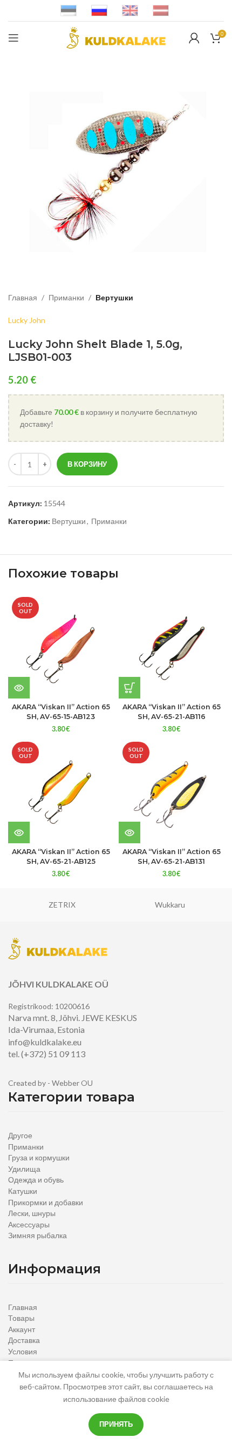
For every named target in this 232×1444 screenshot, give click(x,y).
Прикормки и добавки (45, 1202)
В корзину (87, 464)
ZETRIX (62, 904)
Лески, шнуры (32, 1213)
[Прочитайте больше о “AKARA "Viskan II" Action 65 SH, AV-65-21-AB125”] (19, 832)
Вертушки (114, 297)
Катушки (22, 1191)
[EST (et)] (68, 10)
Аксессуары (29, 1224)
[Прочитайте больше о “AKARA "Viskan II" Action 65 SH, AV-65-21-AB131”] (129, 832)
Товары (21, 1317)
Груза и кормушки (39, 1157)
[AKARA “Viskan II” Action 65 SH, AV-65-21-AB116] (171, 646)
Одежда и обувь (36, 1179)
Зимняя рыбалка (37, 1235)
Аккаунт (21, 1329)
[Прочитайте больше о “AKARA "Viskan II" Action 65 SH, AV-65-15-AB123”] (19, 688)
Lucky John (26, 320)
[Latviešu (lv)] (160, 10)
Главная (22, 297)
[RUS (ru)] (99, 10)
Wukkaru (170, 904)
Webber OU (72, 1082)
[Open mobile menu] (13, 38)
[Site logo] (116, 37)
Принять (116, 1424)
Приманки (66, 297)
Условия (22, 1351)
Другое (20, 1135)
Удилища (24, 1168)
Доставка (24, 1340)
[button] (129, 688)
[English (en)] (130, 10)
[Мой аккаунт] (194, 38)
